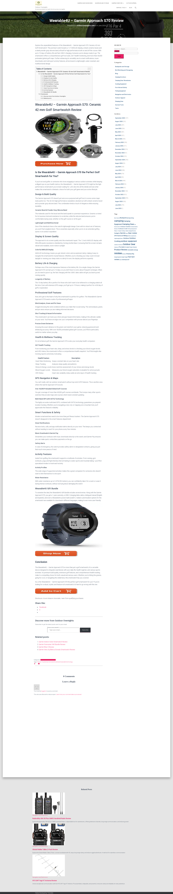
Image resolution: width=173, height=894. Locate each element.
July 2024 (118, 166)
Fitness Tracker (41, 662)
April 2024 (118, 177)
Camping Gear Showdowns (84, 3)
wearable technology (67, 662)
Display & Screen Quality (50, 78)
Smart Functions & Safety (51, 88)
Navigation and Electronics (48, 660)
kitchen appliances (132, 235)
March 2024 (118, 180)
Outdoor (126, 238)
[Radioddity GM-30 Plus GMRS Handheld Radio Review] (48, 803)
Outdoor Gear (129, 244)
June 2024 (118, 170)
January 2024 (119, 187)
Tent (129, 257)
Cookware (121, 228)
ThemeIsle (50, 893)
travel (120, 259)
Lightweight (117, 238)
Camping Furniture (117, 3)
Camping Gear (128, 224)
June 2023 (118, 208)
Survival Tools (121, 7)
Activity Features (48, 90)
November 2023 (119, 191)
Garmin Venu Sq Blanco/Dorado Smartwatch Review (57, 650)
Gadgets (117, 233)
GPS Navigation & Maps (50, 86)
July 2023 (118, 205)
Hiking (125, 236)
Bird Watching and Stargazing (124, 70)
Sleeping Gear (119, 101)
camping (119, 220)
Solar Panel (124, 257)
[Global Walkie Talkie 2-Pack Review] (48, 834)
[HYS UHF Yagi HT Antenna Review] (48, 865)
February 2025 (119, 142)
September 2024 (120, 159)
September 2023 (120, 198)
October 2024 (119, 156)
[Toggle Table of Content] (88, 68)
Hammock (120, 235)
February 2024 (119, 184)
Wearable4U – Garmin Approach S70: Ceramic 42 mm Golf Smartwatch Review (64, 71)
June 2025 (118, 128)
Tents (117, 108)
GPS (115, 235)
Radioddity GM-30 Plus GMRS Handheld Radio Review (51, 818)
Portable (121, 247)
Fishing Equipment (120, 91)
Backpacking (130, 218)
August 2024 (119, 163)
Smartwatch (57, 662)
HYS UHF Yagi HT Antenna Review (44, 880)
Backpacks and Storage (102, 3)
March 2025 (118, 139)
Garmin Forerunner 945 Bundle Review (52, 644)
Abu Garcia (117, 218)
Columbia (127, 226)
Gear (127, 233)
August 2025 (119, 121)
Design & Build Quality (49, 76)
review (52, 662)
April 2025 (118, 135)
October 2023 (119, 194)
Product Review (120, 250)
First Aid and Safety (121, 87)
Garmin (48, 662)
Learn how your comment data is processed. (69, 694)
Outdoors (116, 247)
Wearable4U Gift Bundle (50, 92)
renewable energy (132, 250)
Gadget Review (132, 230)
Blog (130, 7)
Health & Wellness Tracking (51, 84)
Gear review (132, 233)
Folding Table (125, 230)
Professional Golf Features (51, 82)
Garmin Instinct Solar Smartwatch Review (53, 642)
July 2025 (118, 125)
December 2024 (119, 149)
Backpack (123, 218)
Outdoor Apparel (131, 3)
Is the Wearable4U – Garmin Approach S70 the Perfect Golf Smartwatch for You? (65, 74)
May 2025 (118, 132)
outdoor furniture (118, 244)
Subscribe (85, 630)
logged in (43, 691)
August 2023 (119, 201)
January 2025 (119, 146)
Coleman (122, 226)
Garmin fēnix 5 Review (46, 647)
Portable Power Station (131, 247)
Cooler (125, 228)
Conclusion (44, 94)
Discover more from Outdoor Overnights (55, 96)
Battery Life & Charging (50, 80)
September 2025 (120, 118)
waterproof (125, 259)
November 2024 (119, 153)
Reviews (124, 253)
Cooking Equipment (121, 84)
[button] (123, 3)
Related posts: (48, 98)
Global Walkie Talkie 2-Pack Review (45, 849)
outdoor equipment (129, 241)
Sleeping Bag (130, 253)
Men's (121, 238)
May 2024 (118, 173)
